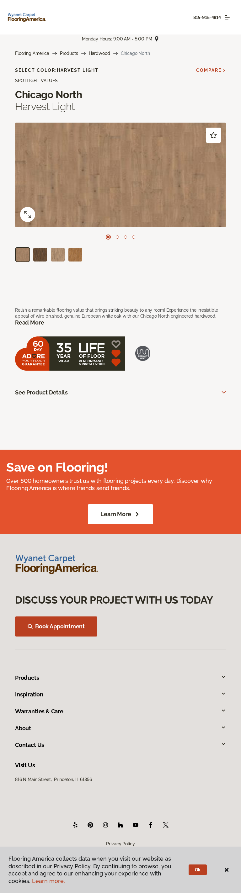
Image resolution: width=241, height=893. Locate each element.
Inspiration (29, 694)
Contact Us (29, 745)
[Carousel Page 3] (125, 237)
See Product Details (41, 392)
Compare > (211, 70)
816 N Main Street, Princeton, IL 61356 (53, 779)
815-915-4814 (207, 17)
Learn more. (48, 881)
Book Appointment (60, 626)
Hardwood (99, 53)
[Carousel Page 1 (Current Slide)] (108, 237)
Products (69, 53)
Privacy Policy (120, 843)
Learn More (115, 514)
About (23, 728)
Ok (198, 869)
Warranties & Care (39, 711)
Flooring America (32, 53)
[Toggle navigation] (227, 17)
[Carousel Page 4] (133, 237)
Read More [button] (29, 322)
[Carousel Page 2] (117, 237)
